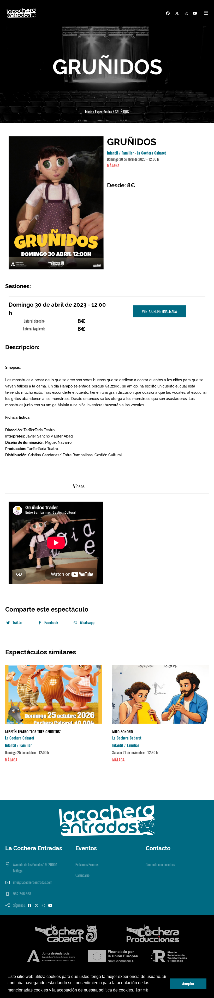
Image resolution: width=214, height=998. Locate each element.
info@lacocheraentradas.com (32, 882)
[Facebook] (167, 13)
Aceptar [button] (188, 983)
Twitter (18, 622)
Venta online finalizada (159, 311)
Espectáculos (103, 111)
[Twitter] (176, 13)
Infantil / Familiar (120, 153)
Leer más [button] (142, 990)
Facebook (51, 622)
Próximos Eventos (86, 864)
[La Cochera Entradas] (107, 820)
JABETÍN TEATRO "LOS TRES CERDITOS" (33, 731)
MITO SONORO (122, 731)
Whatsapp (87, 622)
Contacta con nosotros (160, 864)
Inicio (88, 111)
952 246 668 (22, 893)
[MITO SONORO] (160, 694)
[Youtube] (194, 13)
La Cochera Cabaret (151, 153)
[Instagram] (185, 13)
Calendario (82, 875)
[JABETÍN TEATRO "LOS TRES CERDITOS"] (53, 694)
